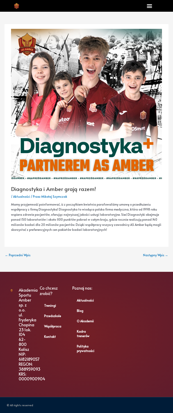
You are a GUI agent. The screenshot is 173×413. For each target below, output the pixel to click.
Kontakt (50, 336)
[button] (149, 6)
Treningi (50, 305)
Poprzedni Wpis (17, 255)
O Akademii (85, 321)
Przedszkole (52, 316)
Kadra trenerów (83, 333)
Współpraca (52, 326)
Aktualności (21, 196)
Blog (80, 311)
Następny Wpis (155, 255)
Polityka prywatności (85, 348)
